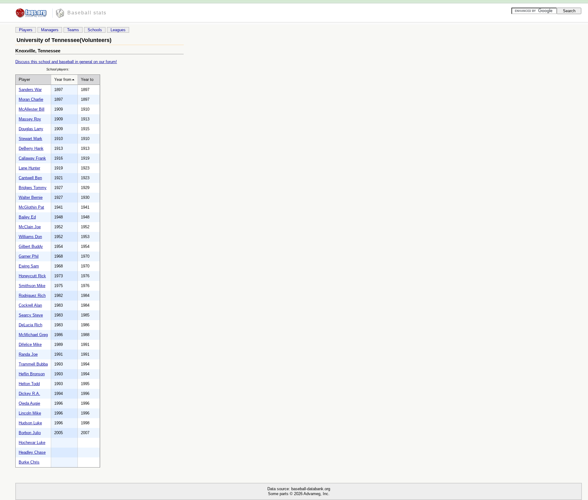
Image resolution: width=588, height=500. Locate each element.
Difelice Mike (30, 344)
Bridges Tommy (33, 187)
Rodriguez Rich (32, 295)
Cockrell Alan (30, 305)
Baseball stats (87, 12)
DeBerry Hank (31, 148)
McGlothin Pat (31, 207)
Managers (49, 30)
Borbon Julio (30, 432)
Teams (73, 30)
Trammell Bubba (33, 364)
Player (24, 79)
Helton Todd (29, 383)
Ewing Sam (29, 266)
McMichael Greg (33, 334)
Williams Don (30, 236)
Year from (62, 79)
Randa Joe (28, 354)
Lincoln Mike (30, 413)
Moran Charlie (31, 99)
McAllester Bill (31, 109)
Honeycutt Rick (32, 276)
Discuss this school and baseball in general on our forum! (66, 61)
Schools (95, 30)
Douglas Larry (31, 129)
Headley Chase (32, 452)
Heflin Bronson (32, 374)
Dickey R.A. (29, 393)
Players (25, 30)
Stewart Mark (30, 138)
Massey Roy (30, 119)
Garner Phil (29, 256)
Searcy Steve (31, 315)
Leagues (118, 30)
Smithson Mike (32, 285)
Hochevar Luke (32, 442)
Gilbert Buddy (31, 246)
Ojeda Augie (29, 403)
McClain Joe (30, 227)
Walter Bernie (31, 197)
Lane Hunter (29, 168)
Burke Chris (29, 462)
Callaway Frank (32, 158)
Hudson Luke (30, 423)
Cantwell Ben (30, 178)
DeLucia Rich (30, 325)
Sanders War (30, 89)
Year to (87, 79)
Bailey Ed (27, 217)
